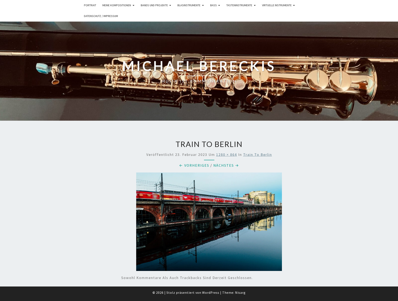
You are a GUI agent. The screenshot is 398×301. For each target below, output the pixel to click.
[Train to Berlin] (209, 223)
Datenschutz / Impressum (101, 16)
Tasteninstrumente (239, 5)
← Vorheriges (194, 165)
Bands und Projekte (154, 5)
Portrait (90, 5)
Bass (213, 5)
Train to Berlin (257, 154)
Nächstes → (226, 165)
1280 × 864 (226, 154)
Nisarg (240, 292)
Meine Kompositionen (116, 5)
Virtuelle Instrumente (277, 5)
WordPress (210, 292)
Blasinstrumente (188, 5)
